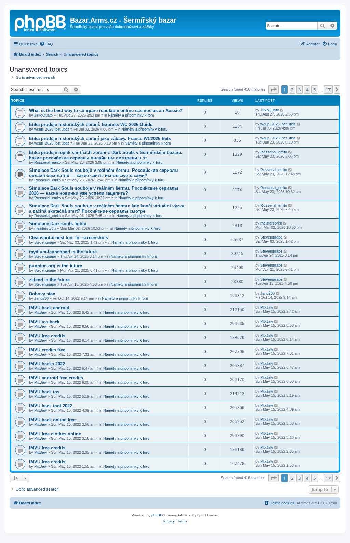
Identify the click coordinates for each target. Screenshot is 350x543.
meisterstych (45, 228)
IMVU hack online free (52, 419)
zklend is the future (49, 279)
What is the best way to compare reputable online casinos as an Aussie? (106, 110)
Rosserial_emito (47, 162)
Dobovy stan (42, 293)
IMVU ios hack (44, 321)
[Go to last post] (282, 110)
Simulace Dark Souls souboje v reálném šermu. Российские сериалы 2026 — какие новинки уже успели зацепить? (103, 191)
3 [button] (299, 89)
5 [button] (314, 89)
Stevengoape (45, 242)
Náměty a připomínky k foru (131, 115)
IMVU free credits (47, 335)
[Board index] (40, 22)
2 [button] (292, 89)
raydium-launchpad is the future (63, 251)
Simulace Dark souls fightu (57, 223)
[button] (273, 89)
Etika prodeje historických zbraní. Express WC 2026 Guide (90, 124)
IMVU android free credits (56, 377)
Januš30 (41, 298)
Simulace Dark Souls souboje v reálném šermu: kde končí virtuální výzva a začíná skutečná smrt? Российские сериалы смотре (106, 208)
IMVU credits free (47, 349)
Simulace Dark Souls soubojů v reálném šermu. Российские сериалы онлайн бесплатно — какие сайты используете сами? (103, 173)
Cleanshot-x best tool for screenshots (68, 237)
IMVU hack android (49, 307)
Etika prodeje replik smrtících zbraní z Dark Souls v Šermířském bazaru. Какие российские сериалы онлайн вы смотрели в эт (106, 155)
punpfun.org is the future (55, 265)
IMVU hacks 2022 (47, 363)
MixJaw (40, 312)
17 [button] (328, 89)
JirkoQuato (43, 115)
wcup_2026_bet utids (51, 129)
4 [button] (307, 89)
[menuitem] (46, 44)
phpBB (156, 515)
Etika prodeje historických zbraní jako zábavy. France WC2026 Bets (100, 138)
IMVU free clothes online (55, 433)
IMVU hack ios (44, 391)
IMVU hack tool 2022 (50, 405)
